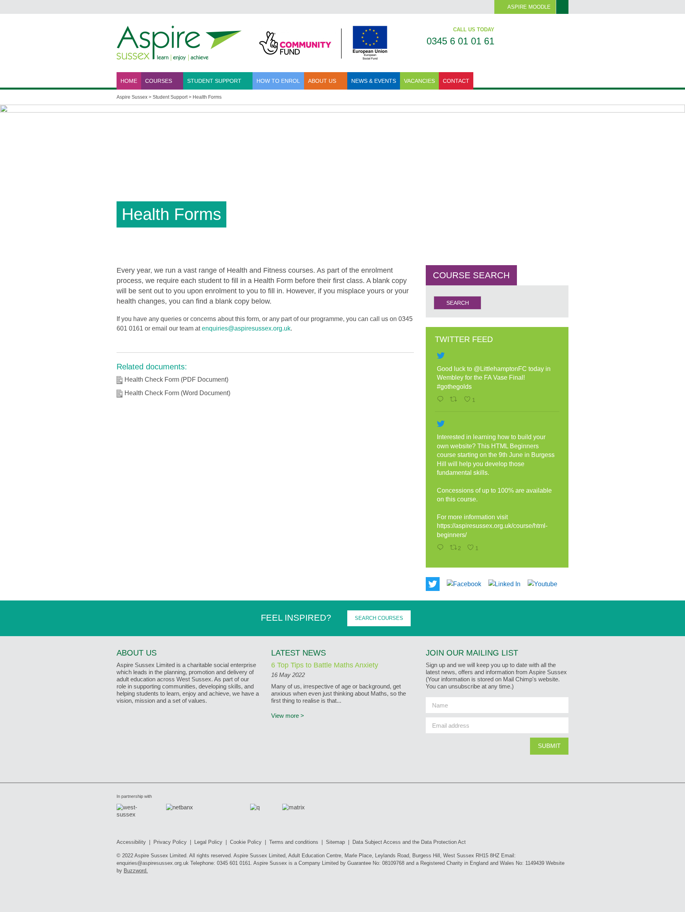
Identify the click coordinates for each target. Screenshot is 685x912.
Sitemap (335, 842)
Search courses (379, 618)
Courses (159, 81)
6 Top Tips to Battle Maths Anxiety (324, 665)
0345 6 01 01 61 (460, 41)
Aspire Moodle (529, 7)
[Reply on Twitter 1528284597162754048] (441, 399)
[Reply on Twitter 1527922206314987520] (441, 548)
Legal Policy (208, 842)
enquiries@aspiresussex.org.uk (246, 328)
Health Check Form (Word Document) (177, 393)
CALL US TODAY (473, 30)
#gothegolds (454, 386)
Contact (456, 81)
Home (129, 81)
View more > (287, 715)
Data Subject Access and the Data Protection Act (409, 842)
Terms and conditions (293, 842)
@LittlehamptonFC (500, 368)
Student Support (215, 81)
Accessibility (131, 842)
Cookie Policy (246, 842)
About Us (323, 81)
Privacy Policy (170, 842)
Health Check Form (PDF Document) (176, 379)
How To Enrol (278, 81)
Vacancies (419, 81)
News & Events (373, 81)
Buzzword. (136, 871)
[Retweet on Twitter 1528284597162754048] (455, 399)
